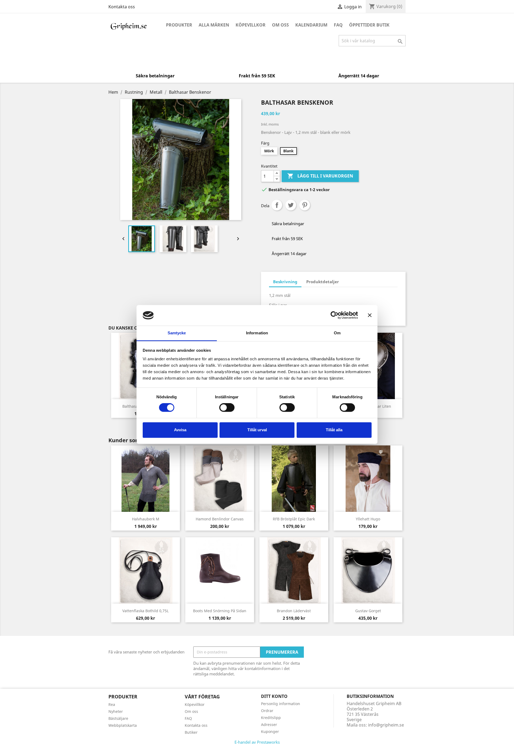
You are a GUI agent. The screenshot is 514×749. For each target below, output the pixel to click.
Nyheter (115, 711)
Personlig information (280, 703)
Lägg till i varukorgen (320, 176)
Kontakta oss (121, 7)
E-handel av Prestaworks (257, 742)
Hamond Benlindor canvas (220, 518)
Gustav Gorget (368, 610)
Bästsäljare (118, 718)
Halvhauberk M (145, 518)
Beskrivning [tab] (285, 281)
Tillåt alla (334, 430)
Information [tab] (257, 333)
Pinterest (304, 205)
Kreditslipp (271, 717)
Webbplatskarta (122, 725)
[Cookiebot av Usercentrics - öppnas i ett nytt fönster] (334, 315)
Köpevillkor (251, 25)
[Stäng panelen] (370, 315)
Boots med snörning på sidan (219, 610)
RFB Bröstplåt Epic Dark (294, 518)
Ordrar (267, 710)
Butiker (191, 732)
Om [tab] (337, 333)
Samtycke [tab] (177, 333)
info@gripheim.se (386, 725)
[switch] (227, 407)
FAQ (338, 25)
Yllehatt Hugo (368, 518)
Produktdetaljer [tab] (322, 281)
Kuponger (270, 731)
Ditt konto (274, 696)
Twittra (290, 205)
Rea (111, 704)
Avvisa (180, 430)
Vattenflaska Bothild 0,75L (145, 610)
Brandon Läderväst (294, 610)
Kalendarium (311, 25)
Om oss (280, 25)
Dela (276, 205)
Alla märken (214, 25)
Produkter (179, 25)
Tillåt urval (257, 430)
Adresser (269, 724)
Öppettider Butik (369, 25)
